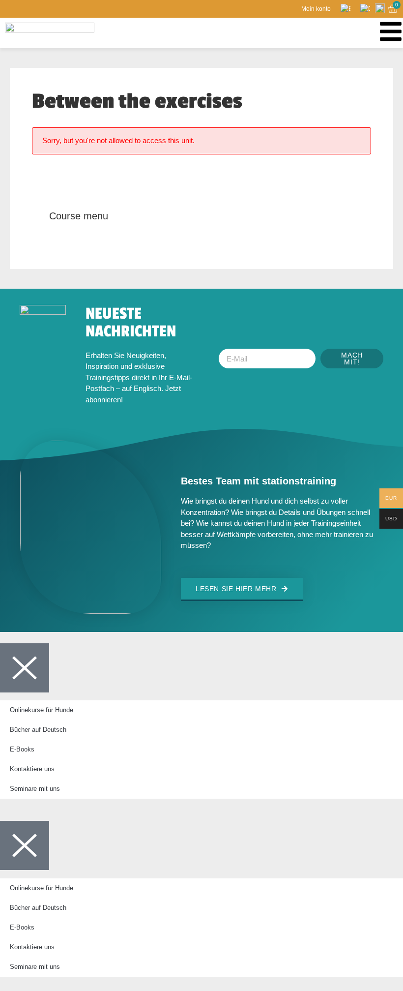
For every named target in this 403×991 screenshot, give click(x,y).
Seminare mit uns (35, 788)
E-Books (22, 749)
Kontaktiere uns (32, 769)
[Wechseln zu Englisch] (345, 9)
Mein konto (316, 8)
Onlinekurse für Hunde (41, 710)
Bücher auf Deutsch (38, 729)
